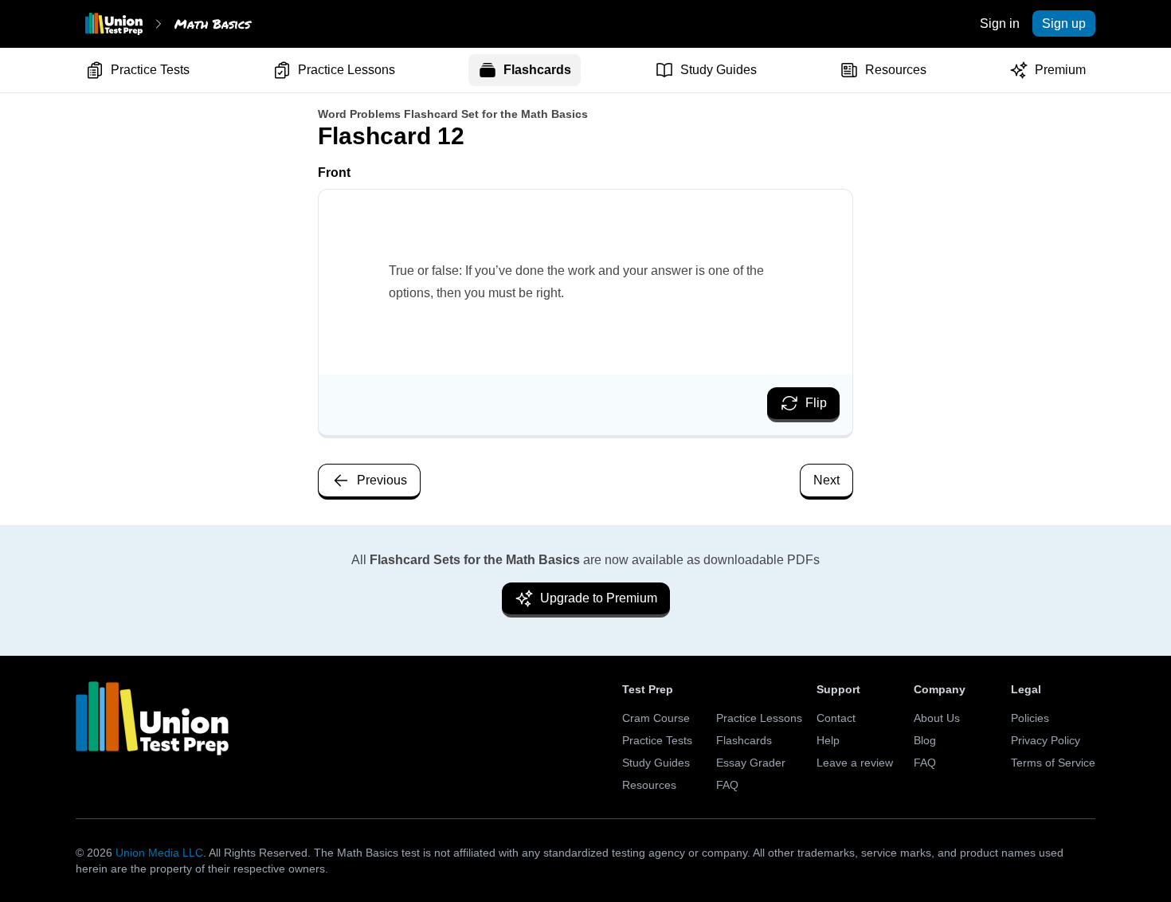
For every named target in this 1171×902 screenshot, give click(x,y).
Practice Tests (150, 69)
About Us (937, 718)
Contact (836, 718)
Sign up (1064, 23)
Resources (895, 69)
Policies (1030, 718)
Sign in (1000, 23)
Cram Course (656, 718)
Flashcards (537, 69)
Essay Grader (750, 762)
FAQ (727, 784)
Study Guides (718, 69)
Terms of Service (1053, 762)
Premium (1060, 69)
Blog (925, 740)
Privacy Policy (1045, 740)
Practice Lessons (346, 69)
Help (828, 740)
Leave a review (855, 762)
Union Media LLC (159, 852)
